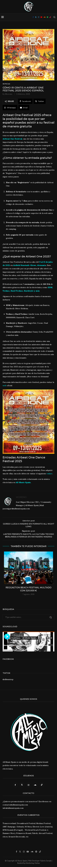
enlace (49, 473)
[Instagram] (38, 17)
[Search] (54, 17)
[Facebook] (33, 17)
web (4, 385)
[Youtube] (41, 17)
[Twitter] (36, 17)
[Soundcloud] (44, 17)
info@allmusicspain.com (13, 808)
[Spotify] (47, 17)
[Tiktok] (50, 17)
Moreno (8, 94)
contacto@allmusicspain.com (15, 805)
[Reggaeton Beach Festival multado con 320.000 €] (28, 567)
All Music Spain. (23, 482)
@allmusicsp (8, 679)
